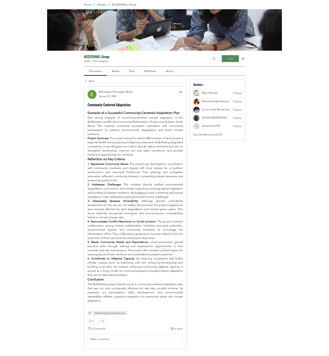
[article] (135, 217)
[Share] (181, 92)
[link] (95, 71)
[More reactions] (101, 321)
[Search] (214, 58)
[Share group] (243, 58)
